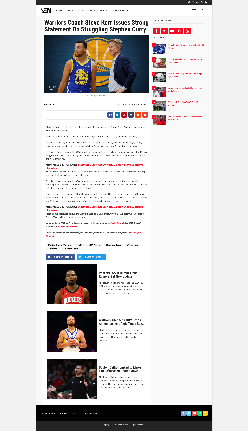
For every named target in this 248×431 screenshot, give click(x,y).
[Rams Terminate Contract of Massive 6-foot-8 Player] (159, 49)
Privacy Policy (48, 413)
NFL (68, 10)
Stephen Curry (113, 245)
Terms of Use (90, 413)
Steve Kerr (132, 245)
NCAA (81, 10)
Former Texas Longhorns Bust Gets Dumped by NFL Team (185, 75)
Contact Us (75, 413)
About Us (62, 413)
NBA (90, 10)
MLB (102, 10)
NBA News (94, 245)
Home (59, 10)
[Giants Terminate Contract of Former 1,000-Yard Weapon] (159, 92)
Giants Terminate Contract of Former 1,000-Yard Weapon (185, 89)
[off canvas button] (194, 10)
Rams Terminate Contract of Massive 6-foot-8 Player (186, 46)
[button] (110, 115)
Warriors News (70, 248)
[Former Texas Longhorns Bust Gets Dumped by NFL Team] (159, 77)
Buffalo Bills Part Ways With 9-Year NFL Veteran (183, 104)
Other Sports (120, 10)
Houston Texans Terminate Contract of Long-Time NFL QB (186, 118)
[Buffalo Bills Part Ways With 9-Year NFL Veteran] (159, 106)
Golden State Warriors (59, 245)
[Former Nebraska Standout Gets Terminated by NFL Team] (159, 63)
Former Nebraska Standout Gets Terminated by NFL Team (185, 61)
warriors (52, 248)
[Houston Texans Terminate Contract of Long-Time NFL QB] (159, 120)
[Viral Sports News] (46, 10)
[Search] (203, 10)
